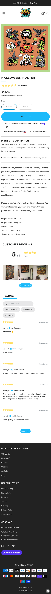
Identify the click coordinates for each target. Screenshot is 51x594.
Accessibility (6, 514)
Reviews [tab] (10, 295)
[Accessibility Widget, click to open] (48, 591)
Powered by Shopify (25, 588)
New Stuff (5, 458)
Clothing (4, 467)
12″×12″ (9, 107)
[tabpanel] (25, 368)
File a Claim (6, 493)
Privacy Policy (6, 510)
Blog (3, 475)
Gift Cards (5, 454)
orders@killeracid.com (10, 527)
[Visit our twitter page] (13, 546)
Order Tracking (7, 488)
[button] (10, 272)
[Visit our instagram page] (8, 546)
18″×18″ (25, 107)
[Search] (47, 13)
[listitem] (25, 3)
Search (4, 501)
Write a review (25, 285)
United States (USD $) (24, 565)
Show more (25, 431)
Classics (4, 462)
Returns (4, 497)
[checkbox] (9, 315)
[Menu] (3, 13)
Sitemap (4, 506)
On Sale (4, 471)
